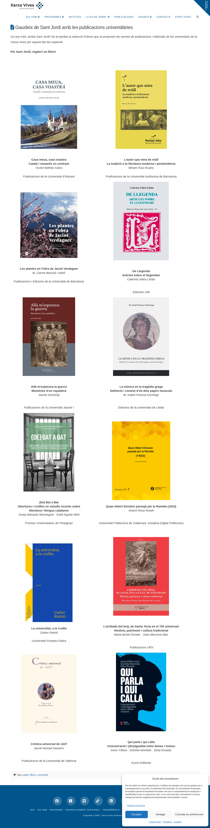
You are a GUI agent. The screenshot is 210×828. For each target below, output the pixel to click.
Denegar (160, 814)
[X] (71, 801)
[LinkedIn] (111, 801)
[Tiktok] (98, 801)
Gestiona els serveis (136, 805)
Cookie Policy (155, 822)
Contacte (178, 822)
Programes (56, 810)
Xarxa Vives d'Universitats (114, 815)
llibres (33, 774)
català (25, 774)
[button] (202, 8)
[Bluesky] (84, 801)
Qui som (42, 810)
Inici (32, 810)
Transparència (111, 810)
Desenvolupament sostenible (83, 810)
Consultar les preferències (189, 814)
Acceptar (136, 814)
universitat (42, 774)
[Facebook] (57, 801)
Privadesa (167, 822)
